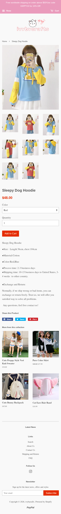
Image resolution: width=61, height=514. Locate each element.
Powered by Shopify (43, 501)
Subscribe (51, 493)
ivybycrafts (29, 501)
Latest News (30, 427)
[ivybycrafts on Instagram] (30, 472)
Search (30, 441)
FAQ (30, 458)
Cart (56, 11)
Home (4, 41)
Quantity (6, 217)
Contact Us (30, 450)
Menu (8, 10)
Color (5, 204)
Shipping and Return (30, 454)
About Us (30, 446)
